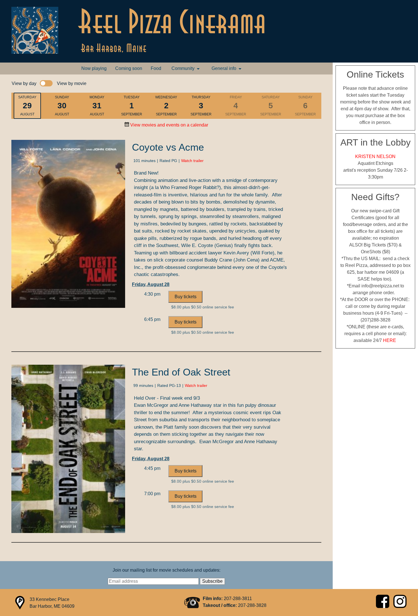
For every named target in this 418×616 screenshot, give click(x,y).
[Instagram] (400, 606)
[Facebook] (383, 606)
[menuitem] (94, 68)
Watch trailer (192, 160)
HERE (389, 340)
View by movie (71, 83)
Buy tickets (185, 296)
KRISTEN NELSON (375, 156)
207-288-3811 (238, 598)
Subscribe (212, 581)
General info (224, 68)
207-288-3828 (252, 605)
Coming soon (128, 68)
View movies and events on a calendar (168, 125)
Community (182, 68)
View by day (24, 83)
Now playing (94, 68)
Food (156, 68)
